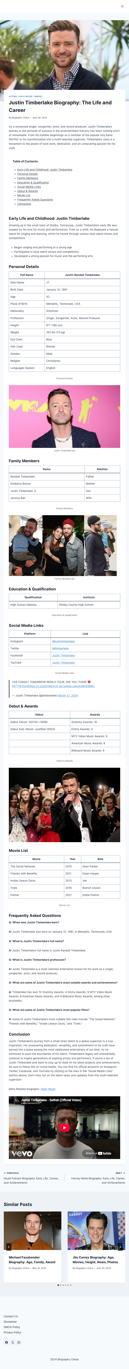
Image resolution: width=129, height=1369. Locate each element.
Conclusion (24, 203)
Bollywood (25, 96)
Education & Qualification (33, 182)
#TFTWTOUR (20, 686)
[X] (12, 1342)
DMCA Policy (12, 1327)
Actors (13, 96)
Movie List (23, 195)
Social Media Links (29, 186)
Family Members (27, 178)
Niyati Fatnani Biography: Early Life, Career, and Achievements (31, 1178)
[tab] (58, 1285)
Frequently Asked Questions (35, 199)
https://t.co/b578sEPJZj (43, 686)
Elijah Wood (48, 1089)
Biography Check (20, 117)
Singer (38, 96)
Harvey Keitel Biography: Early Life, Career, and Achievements (98, 1178)
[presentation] (32, 1231)
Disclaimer (10, 1321)
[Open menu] (122, 6)
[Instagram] (18, 1342)
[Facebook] (6, 1342)
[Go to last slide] (8, 1247)
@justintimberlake (63, 641)
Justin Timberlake (63, 655)
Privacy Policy (12, 1332)
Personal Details (27, 173)
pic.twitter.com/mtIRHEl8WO (76, 686)
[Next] (120, 1247)
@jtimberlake (60, 648)
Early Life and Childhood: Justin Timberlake (44, 169)
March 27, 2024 (68, 695)
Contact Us (11, 1316)
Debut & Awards (27, 191)
